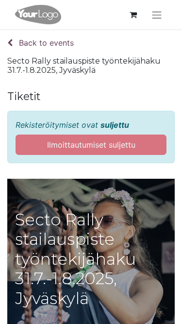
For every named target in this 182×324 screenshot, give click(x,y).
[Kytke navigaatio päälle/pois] (157, 14)
